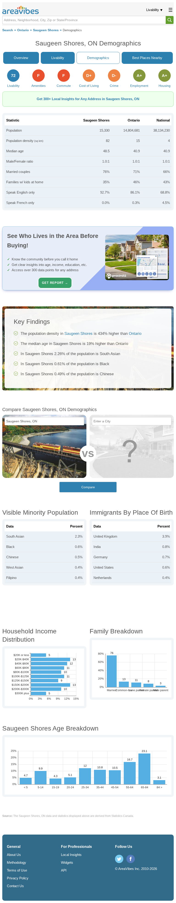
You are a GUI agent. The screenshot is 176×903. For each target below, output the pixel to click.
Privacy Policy (17, 878)
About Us (14, 855)
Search (7, 30)
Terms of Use (17, 870)
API (63, 870)
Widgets (67, 862)
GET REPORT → (55, 283)
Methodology (16, 862)
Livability (152, 10)
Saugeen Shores (46, 30)
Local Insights (71, 855)
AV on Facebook (130, 859)
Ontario (23, 30)
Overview (21, 58)
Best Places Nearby (147, 58)
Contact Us (15, 886)
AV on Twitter (119, 859)
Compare (88, 487)
